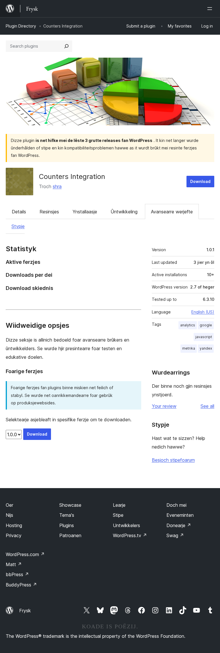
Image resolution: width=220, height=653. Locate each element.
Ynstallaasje (84, 212)
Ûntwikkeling (124, 212)
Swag (175, 535)
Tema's (66, 515)
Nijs (9, 515)
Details (19, 212)
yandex (206, 348)
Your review (164, 406)
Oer (9, 505)
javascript (203, 337)
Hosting (14, 525)
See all (207, 406)
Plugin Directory (21, 26)
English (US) (202, 311)
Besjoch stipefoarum (173, 460)
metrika (188, 348)
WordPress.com (25, 554)
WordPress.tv (130, 535)
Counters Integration (72, 176)
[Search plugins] (66, 46)
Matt (14, 564)
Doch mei (176, 505)
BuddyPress (21, 585)
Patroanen (70, 535)
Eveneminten (180, 515)
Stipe (118, 515)
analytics (187, 325)
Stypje (18, 226)
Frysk (25, 610)
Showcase (70, 505)
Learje (119, 505)
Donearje (178, 525)
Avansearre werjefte (172, 212)
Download (200, 181)
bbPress (17, 574)
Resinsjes (49, 212)
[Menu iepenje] (211, 8)
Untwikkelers (126, 525)
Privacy (13, 535)
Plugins (66, 525)
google (206, 325)
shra (57, 186)
